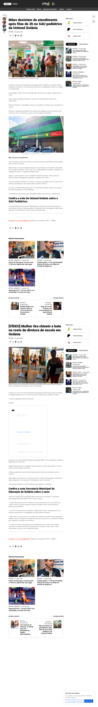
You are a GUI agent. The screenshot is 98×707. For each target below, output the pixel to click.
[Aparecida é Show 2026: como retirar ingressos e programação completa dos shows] (68, 382)
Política (75, 64)
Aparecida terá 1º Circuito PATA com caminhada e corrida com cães (22, 291)
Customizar (70, 701)
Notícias (11, 32)
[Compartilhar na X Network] (13, 35)
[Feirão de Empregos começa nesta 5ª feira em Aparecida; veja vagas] (22, 249)
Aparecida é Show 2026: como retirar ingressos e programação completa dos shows (80, 77)
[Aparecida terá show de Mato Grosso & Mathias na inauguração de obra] (68, 51)
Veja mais (73, 697)
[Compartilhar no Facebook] (10, 35)
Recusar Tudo (79, 701)
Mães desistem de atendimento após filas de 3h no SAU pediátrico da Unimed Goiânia (45, 629)
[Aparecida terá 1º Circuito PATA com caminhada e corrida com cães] (22, 277)
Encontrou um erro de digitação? (19, 220)
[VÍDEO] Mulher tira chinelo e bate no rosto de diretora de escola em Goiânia (27, 310)
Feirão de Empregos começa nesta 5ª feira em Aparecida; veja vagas (21, 263)
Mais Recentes (83, 44)
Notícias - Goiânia (77, 362)
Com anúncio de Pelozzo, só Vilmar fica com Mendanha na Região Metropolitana (26, 629)
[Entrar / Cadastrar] (94, 16)
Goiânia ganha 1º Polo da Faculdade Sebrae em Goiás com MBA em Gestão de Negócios (49, 264)
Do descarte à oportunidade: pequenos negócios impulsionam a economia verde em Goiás (81, 59)
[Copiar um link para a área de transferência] (21, 35)
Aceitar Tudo (89, 701)
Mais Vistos (71, 44)
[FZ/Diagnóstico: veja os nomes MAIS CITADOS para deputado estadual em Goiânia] (68, 374)
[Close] (93, 692)
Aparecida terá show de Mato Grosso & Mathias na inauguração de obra (81, 52)
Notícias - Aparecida (14, 260)
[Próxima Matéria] (57, 306)
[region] (79, 697)
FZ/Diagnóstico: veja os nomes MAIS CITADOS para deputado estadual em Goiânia (80, 67)
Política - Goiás (77, 81)
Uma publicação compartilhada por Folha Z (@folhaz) (30, 451)
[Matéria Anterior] (15, 306)
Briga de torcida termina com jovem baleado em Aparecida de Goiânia (45, 310)
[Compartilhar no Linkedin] (18, 35)
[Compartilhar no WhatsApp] (15, 35)
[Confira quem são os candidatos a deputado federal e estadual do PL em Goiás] (68, 84)
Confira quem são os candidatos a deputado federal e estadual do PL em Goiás (81, 86)
